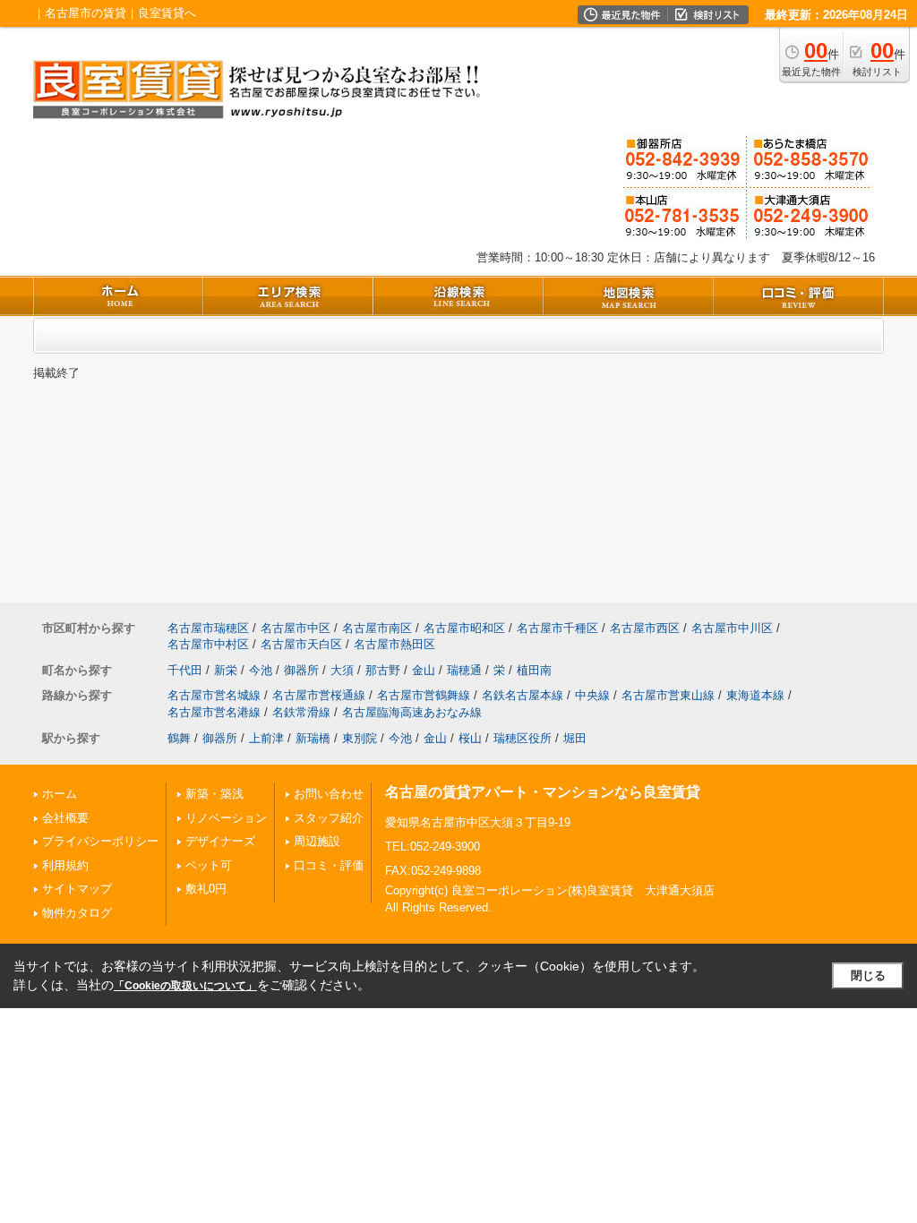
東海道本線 (755, 695)
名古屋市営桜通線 (318, 695)
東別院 (359, 738)
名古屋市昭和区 (464, 628)
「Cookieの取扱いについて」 (185, 985)
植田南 (534, 670)
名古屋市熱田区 (394, 644)
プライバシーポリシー (100, 841)
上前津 (266, 738)
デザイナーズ (220, 841)
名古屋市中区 (295, 628)
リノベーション (226, 818)
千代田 (184, 670)
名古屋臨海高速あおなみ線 (412, 712)
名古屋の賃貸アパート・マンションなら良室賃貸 (542, 792)
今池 (260, 670)
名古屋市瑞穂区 (208, 628)
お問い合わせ (329, 793)
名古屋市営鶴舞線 (423, 695)
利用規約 (65, 865)
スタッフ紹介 (329, 818)
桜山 (470, 738)
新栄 (225, 670)
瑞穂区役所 (522, 738)
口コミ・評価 (329, 865)
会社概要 (65, 818)
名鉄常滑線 (301, 712)
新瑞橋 (313, 738)
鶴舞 (179, 738)
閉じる (868, 975)
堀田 (575, 738)
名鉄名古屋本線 (522, 695)
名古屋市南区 (377, 628)
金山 (423, 670)
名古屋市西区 (645, 628)
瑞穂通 (464, 670)
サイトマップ (77, 888)
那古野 (382, 670)
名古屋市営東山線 (668, 695)
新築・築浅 (214, 793)
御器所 (301, 670)
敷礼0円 (206, 888)
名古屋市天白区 (301, 644)
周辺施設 (317, 841)
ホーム (59, 793)
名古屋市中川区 (732, 628)
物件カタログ (77, 912)
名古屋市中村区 (208, 644)
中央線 (592, 695)
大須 (342, 670)
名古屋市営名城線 (214, 695)
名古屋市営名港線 (214, 712)
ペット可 (208, 865)
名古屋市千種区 (557, 628)
